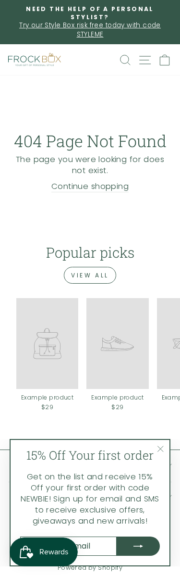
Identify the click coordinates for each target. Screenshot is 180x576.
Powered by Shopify (90, 567)
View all (90, 275)
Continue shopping (90, 186)
